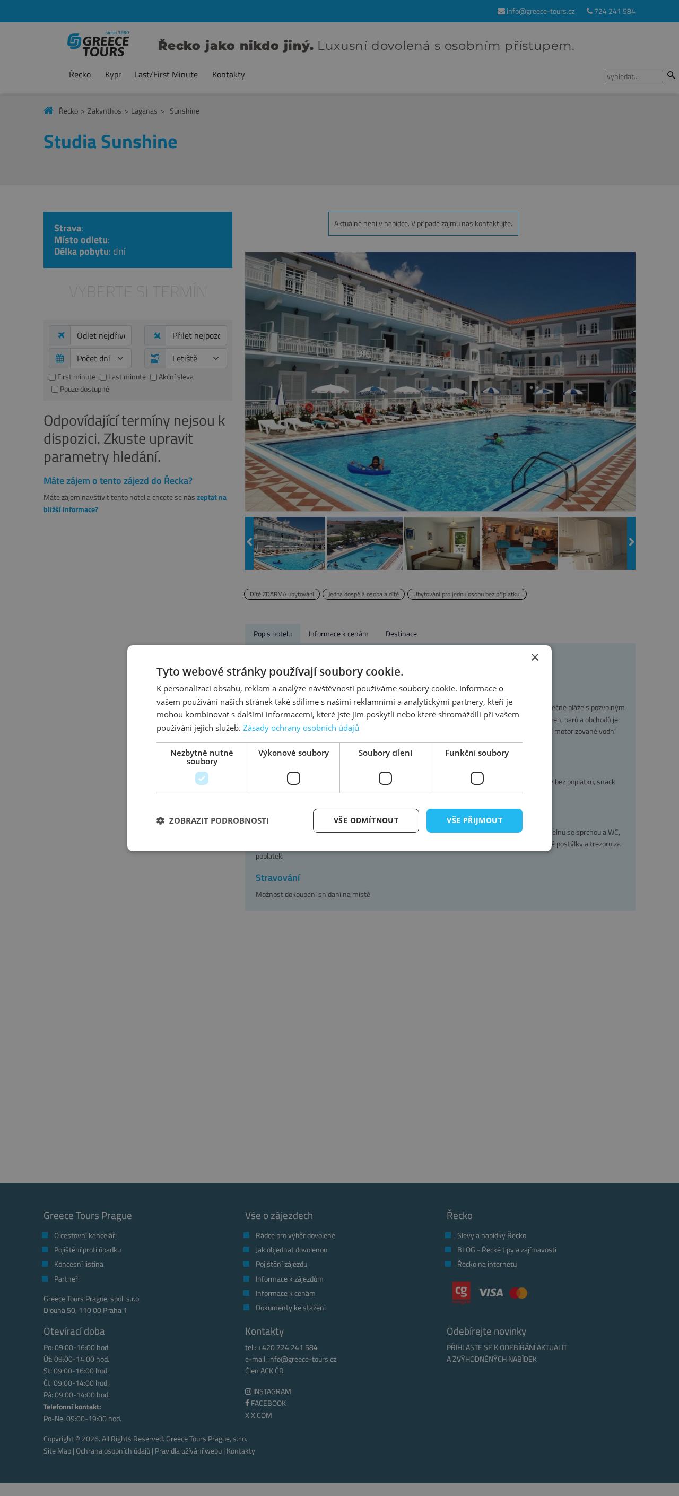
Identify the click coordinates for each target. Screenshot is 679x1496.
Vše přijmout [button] (474, 820)
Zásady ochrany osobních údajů (301, 727)
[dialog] (339, 748)
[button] (212, 820)
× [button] (534, 657)
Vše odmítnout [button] (366, 820)
